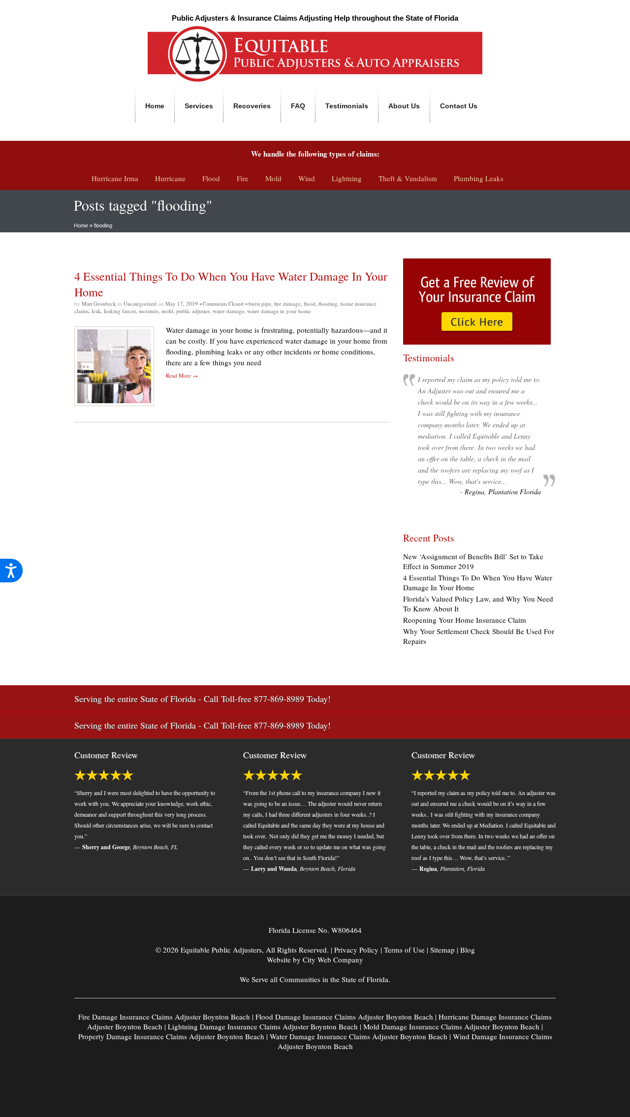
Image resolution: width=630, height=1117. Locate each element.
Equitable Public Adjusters (221, 950)
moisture (148, 311)
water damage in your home (279, 311)
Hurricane (170, 178)
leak (96, 311)
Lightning (347, 178)
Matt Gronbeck (100, 303)
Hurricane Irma (115, 178)
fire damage (287, 303)
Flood (211, 178)
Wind (306, 178)
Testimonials (346, 106)
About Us (404, 106)
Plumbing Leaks (479, 178)
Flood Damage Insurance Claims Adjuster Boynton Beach (344, 1016)
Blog (467, 950)
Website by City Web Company (315, 959)
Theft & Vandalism (407, 178)
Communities (300, 979)
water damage (228, 311)
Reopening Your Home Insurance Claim (464, 620)
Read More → (182, 375)
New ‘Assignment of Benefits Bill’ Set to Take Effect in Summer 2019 (473, 561)
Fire (243, 178)
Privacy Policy (356, 950)
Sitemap (442, 950)
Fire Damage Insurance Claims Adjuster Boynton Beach (164, 1016)
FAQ (298, 106)
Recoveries (252, 106)
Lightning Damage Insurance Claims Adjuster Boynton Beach (263, 1026)
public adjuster (193, 311)
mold (167, 311)
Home (154, 106)
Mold (273, 178)
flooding (328, 303)
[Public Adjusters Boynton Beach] (315, 82)
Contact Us (458, 106)
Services (199, 106)
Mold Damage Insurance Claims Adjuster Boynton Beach (451, 1026)
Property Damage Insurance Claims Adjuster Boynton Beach (171, 1036)
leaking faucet (120, 311)
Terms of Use (404, 950)
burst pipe (260, 303)
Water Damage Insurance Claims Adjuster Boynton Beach (358, 1036)
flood (309, 303)
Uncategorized (140, 303)
